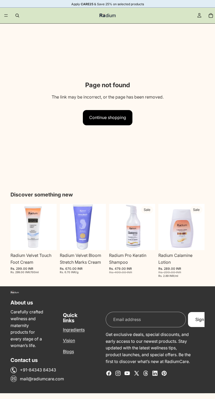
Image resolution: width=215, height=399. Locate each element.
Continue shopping (107, 117)
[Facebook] (109, 373)
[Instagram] (118, 373)
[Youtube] (127, 373)
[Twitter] (136, 373)
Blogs (68, 351)
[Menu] (6, 15)
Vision (69, 340)
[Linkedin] (155, 373)
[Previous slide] (16, 227)
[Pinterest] (164, 373)
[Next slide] (51, 227)
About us (21, 303)
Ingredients (74, 329)
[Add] (48, 242)
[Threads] (146, 373)
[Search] (17, 15)
